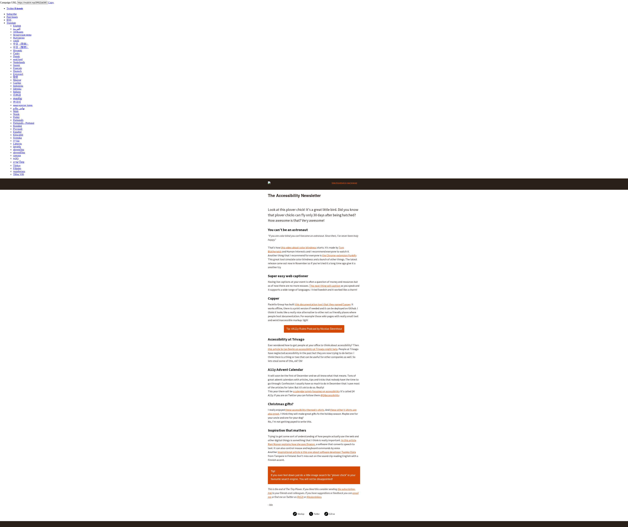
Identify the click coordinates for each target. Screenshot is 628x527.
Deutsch (17, 71)
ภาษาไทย (18, 162)
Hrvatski (17, 50)
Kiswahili (18, 134)
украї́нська (19, 171)
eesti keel (18, 59)
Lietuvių (17, 143)
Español (17, 131)
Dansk (16, 56)
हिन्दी (15, 77)
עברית (16, 140)
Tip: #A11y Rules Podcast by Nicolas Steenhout (314, 329)
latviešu (17, 146)
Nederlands (19, 62)
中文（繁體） (21, 47)
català (16, 40)
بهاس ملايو (19, 108)
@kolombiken (313, 497)
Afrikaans (18, 31)
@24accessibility (330, 395)
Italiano (17, 91)
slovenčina (18, 149)
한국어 (17, 102)
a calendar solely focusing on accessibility (316, 391)
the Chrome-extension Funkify (339, 255)
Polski (16, 117)
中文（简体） (21, 43)
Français (17, 68)
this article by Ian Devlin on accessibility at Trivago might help (303, 349)
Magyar (17, 80)
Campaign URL (8, 2)
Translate (11, 22)
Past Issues (12, 17)
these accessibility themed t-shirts (304, 409)
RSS (9, 19)
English (17, 25)
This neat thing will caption (324, 285)
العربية (16, 29)
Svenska (17, 137)
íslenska (17, 88)
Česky (16, 53)
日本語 (17, 94)
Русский (17, 129)
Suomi (16, 65)
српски (17, 155)
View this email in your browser (344, 183)
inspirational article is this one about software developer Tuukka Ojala (317, 452)
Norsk (16, 114)
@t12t (300, 497)
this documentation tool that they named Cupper (322, 304)
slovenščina (19, 152)
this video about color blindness (298, 247)
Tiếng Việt (18, 174)
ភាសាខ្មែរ (17, 98)
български (19, 37)
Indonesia (18, 85)
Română (17, 126)
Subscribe (12, 14)
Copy (51, 2)
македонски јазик (23, 105)
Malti (15, 111)
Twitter (15, 8)
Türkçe (16, 165)
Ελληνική (18, 74)
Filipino (17, 168)
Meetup (301, 514)
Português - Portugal (23, 123)
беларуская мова (22, 34)
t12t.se (332, 514)
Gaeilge (17, 83)
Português (18, 120)
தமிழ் (16, 158)
